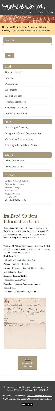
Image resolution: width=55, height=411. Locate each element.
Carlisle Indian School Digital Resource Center (23, 5)
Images (9, 78)
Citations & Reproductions (19, 139)
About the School (14, 166)
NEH (35, 390)
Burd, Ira (15, 264)
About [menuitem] (32, 12)
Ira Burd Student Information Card (21, 260)
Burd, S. (25, 264)
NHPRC (44, 390)
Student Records (13, 72)
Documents (11, 89)
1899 (20, 272)
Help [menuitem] (41, 12)
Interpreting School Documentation (23, 133)
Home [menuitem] (23, 12)
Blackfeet (16, 268)
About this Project (14, 160)
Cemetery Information (16, 107)
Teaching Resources (15, 101)
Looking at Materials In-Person (21, 145)
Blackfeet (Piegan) (29, 268)
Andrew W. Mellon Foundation (19, 390)
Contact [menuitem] (50, 12)
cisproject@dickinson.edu (15, 200)
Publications (11, 83)
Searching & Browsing (17, 127)
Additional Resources (16, 113)
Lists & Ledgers (13, 95)
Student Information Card (15, 279)
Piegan (42, 268)
